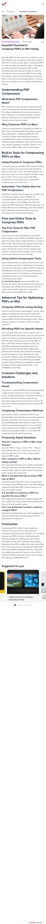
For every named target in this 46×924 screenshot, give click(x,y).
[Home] (3, 12)
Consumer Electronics (11, 12)
